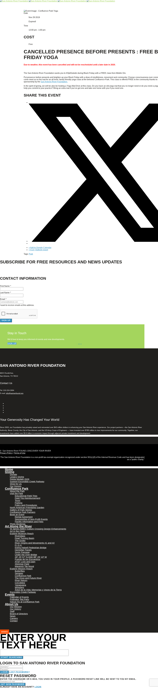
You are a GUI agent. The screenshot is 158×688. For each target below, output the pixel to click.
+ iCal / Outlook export (38, 250)
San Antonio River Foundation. (54, 82)
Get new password (12, 684)
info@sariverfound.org (14, 393)
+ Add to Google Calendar (40, 248)
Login (4, 672)
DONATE (4, 631)
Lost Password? (19, 672)
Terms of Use (19, 453)
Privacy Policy (6, 453)
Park (31, 254)
